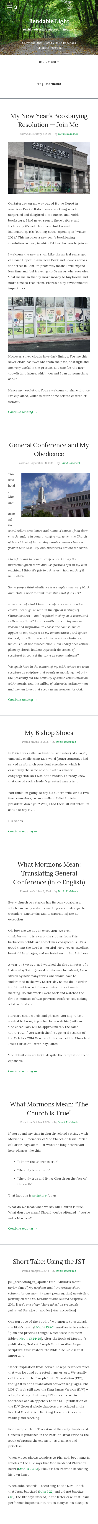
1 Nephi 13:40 (43, 1327)
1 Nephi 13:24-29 (29, 1338)
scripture (39, 1195)
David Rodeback (68, 134)
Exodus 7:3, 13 (28, 1469)
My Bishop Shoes (49, 733)
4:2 (11, 1497)
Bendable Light (49, 21)
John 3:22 (45, 1491)
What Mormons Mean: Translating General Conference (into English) (49, 873)
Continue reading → (22, 412)
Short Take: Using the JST (49, 1261)
